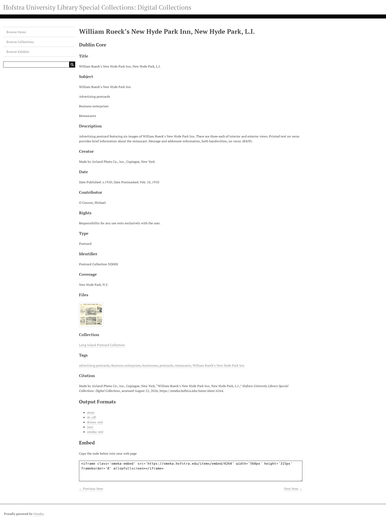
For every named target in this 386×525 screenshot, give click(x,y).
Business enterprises (126, 365)
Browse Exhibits (17, 51)
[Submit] (72, 65)
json (90, 427)
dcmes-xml (95, 422)
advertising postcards (94, 365)
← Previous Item (91, 488)
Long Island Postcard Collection (102, 345)
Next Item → (293, 488)
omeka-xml (95, 432)
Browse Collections (20, 42)
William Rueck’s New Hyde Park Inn (218, 365)
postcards (166, 365)
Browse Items (16, 32)
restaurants (183, 365)
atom (90, 412)
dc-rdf (91, 417)
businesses (150, 365)
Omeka (38, 514)
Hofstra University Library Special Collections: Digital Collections (97, 7)
